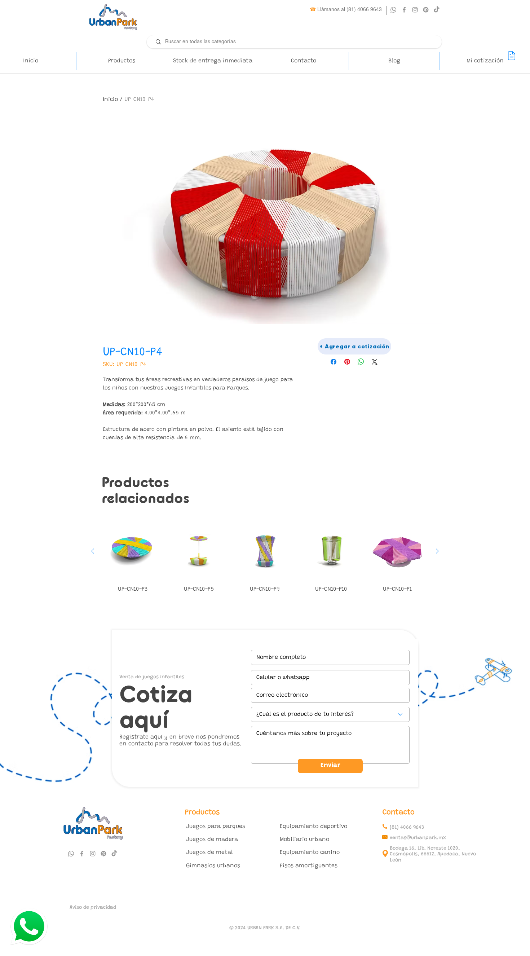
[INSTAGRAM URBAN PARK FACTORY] (415, 9)
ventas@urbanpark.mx (418, 838)
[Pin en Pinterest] (347, 361)
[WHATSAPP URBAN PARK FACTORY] (393, 9)
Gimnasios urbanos (213, 866)
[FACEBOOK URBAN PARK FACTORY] (404, 9)
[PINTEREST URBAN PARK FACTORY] (425, 9)
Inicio (110, 99)
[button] (121, 61)
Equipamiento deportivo (313, 826)
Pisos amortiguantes (308, 866)
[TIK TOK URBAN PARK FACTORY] (436, 9)
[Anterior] (92, 551)
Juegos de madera (212, 839)
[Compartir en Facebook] (333, 361)
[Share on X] (374, 361)
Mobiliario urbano (304, 839)
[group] (265, 559)
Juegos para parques (215, 826)
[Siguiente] (437, 551)
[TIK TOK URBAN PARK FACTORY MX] (114, 853)
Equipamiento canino (310, 852)
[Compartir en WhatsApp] (361, 361)
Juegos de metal (209, 852)
